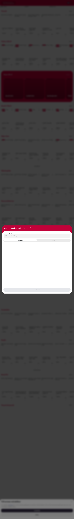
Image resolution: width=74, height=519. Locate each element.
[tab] (20, 240)
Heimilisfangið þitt (8, 233)
